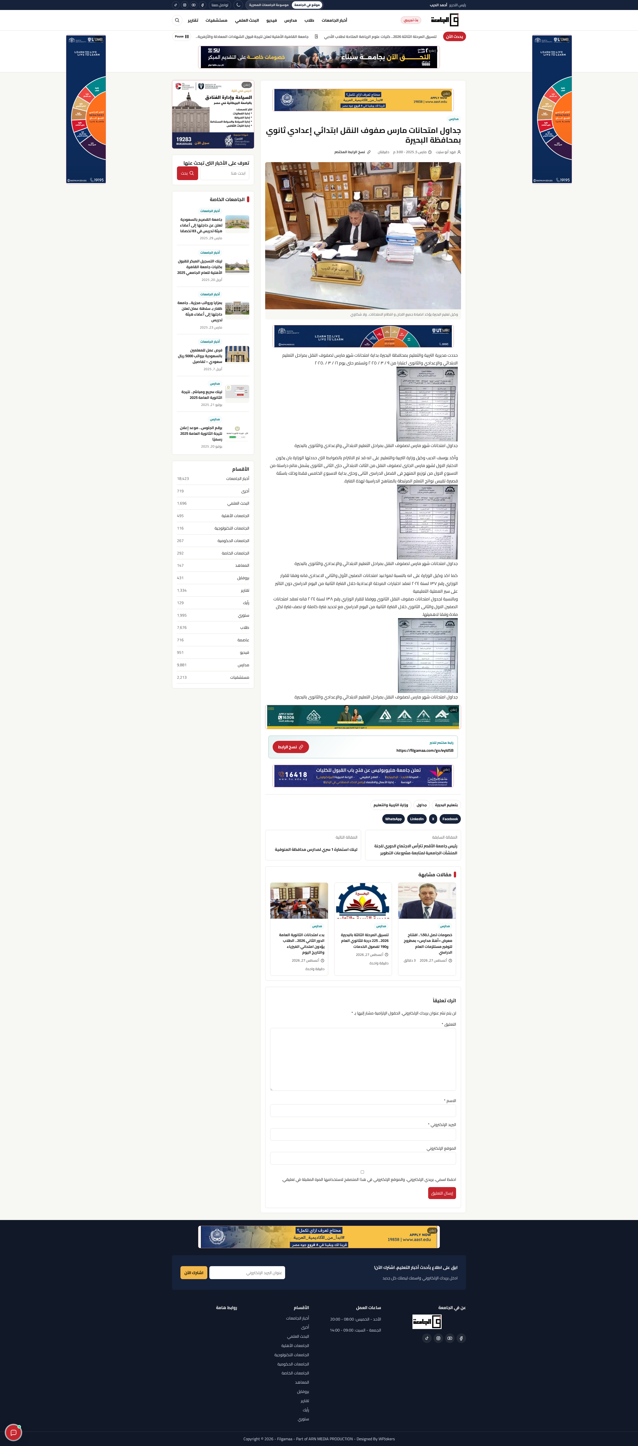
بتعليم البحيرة (446, 804)
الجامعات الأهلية (235, 515)
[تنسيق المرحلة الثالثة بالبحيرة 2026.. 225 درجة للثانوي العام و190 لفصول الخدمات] (363, 901)
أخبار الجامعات (334, 20)
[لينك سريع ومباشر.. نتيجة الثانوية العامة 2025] (237, 394)
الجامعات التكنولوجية (232, 528)
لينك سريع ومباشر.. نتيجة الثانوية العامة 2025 (201, 394)
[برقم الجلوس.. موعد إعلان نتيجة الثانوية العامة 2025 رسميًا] (237, 433)
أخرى (245, 490)
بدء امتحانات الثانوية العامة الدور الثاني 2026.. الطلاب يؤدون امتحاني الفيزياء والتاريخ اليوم (301, 943)
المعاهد (242, 565)
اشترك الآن (193, 1272)
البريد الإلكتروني (442, 1124)
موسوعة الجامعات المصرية (269, 5)
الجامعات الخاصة (235, 552)
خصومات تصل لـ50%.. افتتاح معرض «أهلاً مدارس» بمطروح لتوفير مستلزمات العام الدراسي (428, 943)
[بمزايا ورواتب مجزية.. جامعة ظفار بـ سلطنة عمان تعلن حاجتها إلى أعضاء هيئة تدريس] (237, 311)
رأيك (246, 602)
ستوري (243, 615)
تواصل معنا (220, 4)
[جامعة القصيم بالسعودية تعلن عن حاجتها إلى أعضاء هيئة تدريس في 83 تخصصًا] (237, 224)
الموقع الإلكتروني (441, 1148)
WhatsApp (393, 818)
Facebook (450, 818)
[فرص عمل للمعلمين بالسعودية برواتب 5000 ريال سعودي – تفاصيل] (237, 355)
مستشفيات (217, 20)
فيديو (271, 20)
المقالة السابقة (415, 845)
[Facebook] (202, 5)
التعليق (449, 1024)
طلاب (309, 20)
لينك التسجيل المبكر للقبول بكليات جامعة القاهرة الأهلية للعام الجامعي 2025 (199, 266)
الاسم (450, 1100)
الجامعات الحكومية (233, 540)
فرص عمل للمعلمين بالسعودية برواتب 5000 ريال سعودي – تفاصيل (200, 355)
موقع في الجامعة (307, 5)
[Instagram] (184, 5)
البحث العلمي (247, 20)
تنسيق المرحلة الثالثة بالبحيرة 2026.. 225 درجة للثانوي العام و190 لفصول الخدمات (365, 940)
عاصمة (243, 640)
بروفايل (243, 577)
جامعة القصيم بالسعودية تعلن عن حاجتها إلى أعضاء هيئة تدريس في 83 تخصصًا (201, 225)
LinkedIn (417, 818)
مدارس (290, 20)
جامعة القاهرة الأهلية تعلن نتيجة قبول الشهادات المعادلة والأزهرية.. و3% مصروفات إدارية (306, 36)
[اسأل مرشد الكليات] (13, 1432)
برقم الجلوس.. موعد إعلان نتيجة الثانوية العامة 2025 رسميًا (201, 433)
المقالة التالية (316, 843)
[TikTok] (175, 5)
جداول (422, 804)
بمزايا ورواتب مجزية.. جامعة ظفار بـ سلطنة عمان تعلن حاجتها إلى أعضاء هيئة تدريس (199, 311)
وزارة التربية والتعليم (391, 804)
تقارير (193, 20)
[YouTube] (193, 5)
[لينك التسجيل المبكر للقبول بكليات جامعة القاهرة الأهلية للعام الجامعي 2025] (237, 266)
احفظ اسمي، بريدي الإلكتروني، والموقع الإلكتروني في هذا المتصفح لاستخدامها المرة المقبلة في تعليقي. (369, 1179)
